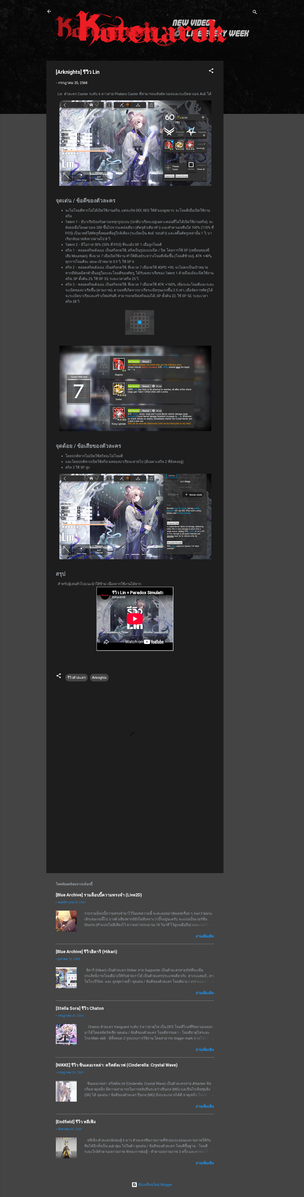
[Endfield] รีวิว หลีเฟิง (76, 1121)
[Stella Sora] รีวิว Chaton (80, 1008)
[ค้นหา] (255, 13)
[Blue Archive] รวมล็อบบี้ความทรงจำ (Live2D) (99, 894)
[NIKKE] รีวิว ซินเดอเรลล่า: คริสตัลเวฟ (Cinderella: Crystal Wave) (117, 1064)
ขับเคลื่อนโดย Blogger (154, 1185)
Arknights (99, 677)
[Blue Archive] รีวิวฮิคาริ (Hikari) (86, 951)
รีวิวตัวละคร (76, 677)
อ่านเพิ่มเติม (205, 936)
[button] (211, 71)
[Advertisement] (242, 132)
